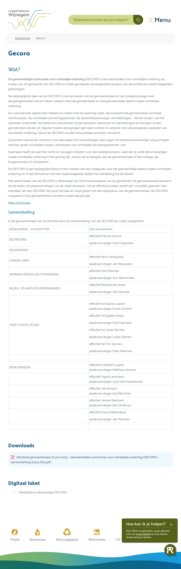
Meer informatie (19, 203)
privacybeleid (143, 534)
